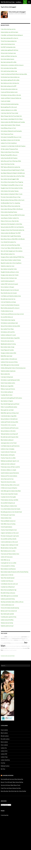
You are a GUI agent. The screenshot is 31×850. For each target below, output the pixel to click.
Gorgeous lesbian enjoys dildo (8, 353)
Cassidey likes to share (6, 395)
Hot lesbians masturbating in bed (9, 323)
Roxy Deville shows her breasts (9, 293)
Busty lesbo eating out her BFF (8, 86)
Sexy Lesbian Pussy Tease (7, 329)
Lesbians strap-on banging (7, 449)
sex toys (2, 636)
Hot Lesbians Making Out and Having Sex (11, 131)
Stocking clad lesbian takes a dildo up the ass (12, 602)
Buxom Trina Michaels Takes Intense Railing (12, 782)
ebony (7, 646)
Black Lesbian (4, 733)
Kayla (9, 640)
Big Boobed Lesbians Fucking (8, 344)
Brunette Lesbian (5, 739)
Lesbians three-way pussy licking (9, 362)
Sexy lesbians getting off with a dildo (10, 80)
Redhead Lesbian (5, 766)
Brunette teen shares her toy (8, 299)
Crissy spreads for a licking (8, 566)
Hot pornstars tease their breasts (9, 494)
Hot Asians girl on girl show (8, 515)
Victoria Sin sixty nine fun (7, 341)
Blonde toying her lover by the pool (10, 290)
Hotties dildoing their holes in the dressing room (13, 368)
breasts (18, 648)
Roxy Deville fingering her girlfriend (10, 404)
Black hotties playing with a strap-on (10, 308)
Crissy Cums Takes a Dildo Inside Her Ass (11, 248)
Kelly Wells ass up (5, 560)
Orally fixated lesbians (6, 527)
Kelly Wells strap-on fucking (8, 524)
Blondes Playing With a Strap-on (9, 155)
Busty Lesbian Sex (5, 374)
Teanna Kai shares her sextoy (8, 482)
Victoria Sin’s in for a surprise (8, 425)
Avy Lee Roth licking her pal (8, 503)
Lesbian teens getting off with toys (9, 50)
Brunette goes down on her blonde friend (11, 512)
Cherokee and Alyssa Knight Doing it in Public (12, 170)
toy (20, 646)
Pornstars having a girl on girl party (10, 536)
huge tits (12, 640)
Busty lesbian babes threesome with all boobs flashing (14, 572)
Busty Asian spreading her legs (8, 590)
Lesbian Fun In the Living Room (9, 143)
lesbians (16, 640)
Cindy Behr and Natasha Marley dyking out (12, 35)
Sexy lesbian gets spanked (7, 614)
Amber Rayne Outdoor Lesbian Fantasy (11, 260)
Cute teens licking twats (7, 377)
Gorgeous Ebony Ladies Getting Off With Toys (12, 257)
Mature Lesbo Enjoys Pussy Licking (10, 152)
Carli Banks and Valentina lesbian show (11, 296)
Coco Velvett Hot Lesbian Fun (8, 242)
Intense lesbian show (6, 518)
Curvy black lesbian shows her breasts (10, 509)
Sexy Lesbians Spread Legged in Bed (10, 179)
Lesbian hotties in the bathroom (9, 359)
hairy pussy (13, 646)
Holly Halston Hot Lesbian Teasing (9, 191)
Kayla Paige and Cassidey (7, 350)
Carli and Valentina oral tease (8, 302)
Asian (28, 636)
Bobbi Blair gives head (6, 356)
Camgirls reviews (7, 775)
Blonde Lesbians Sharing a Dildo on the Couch (12, 200)
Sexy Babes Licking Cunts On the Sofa (10, 140)
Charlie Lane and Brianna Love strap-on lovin (12, 314)
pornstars (24, 636)
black (26, 638)
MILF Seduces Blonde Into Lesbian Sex (10, 167)
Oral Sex (3, 763)
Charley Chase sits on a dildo (8, 458)
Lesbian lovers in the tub (7, 575)
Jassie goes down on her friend (8, 443)
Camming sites (4, 815)
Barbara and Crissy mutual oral (9, 611)
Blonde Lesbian (5, 736)
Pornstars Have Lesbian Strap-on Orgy (10, 197)
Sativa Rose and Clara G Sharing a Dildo (11, 161)
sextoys (3, 648)
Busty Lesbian (4, 742)
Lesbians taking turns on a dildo (9, 110)
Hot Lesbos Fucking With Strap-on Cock (11, 137)
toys (9, 638)
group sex (12, 643)
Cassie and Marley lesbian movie (9, 92)
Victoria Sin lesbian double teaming (10, 608)
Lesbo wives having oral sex (8, 44)
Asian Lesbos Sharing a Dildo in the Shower (12, 209)
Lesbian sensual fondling (7, 620)
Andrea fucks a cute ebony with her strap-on (12, 65)
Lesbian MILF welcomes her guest (9, 284)
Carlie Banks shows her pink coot (9, 584)
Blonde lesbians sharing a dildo (9, 548)
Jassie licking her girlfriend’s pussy (9, 428)
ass (15, 643)
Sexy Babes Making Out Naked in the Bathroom (13, 173)
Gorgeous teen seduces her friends (9, 275)
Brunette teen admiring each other (9, 437)
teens (21, 648)
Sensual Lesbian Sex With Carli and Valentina (12, 227)
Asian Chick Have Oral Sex (7, 164)
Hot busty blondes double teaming (9, 104)
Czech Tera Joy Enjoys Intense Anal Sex (11, 788)
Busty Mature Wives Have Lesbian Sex (10, 206)
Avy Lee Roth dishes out (7, 317)
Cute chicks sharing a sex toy (8, 29)
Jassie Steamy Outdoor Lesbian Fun (10, 218)
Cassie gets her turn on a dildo (8, 563)
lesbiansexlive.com (17, 638)
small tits (15, 636)
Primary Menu (29, 2)
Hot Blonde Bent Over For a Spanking (10, 203)
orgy (11, 638)
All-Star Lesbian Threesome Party (9, 149)
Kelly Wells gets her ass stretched (9, 596)
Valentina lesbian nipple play (8, 371)
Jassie (2, 640)
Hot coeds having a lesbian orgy (9, 71)
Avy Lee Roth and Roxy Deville (8, 539)
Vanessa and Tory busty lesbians (9, 476)
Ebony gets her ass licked (7, 410)
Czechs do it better (5, 101)
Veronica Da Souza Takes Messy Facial (10, 785)
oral (6, 648)
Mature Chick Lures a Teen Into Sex (10, 221)
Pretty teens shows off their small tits (10, 467)
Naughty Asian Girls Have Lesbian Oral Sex (12, 188)
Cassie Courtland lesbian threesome (10, 305)
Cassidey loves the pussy (7, 581)
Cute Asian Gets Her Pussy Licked (9, 113)
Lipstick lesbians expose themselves (10, 473)
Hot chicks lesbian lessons (7, 59)
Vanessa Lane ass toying (7, 623)
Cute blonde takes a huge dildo (8, 416)
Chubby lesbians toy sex (7, 311)
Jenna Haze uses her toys (7, 479)
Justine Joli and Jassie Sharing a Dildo (10, 245)
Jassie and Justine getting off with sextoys (11, 398)
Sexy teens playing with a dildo (8, 62)
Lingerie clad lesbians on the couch (10, 533)
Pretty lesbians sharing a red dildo (9, 500)
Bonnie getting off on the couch (9, 107)
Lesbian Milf (4, 754)
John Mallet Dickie (22, 13)
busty (6, 638)
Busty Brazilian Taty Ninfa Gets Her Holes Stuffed (13, 791)
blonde (3, 638)
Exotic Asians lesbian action (8, 383)
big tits (23, 638)
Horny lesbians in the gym (7, 287)
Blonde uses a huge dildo (7, 386)
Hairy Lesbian (4, 745)
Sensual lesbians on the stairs (8, 431)
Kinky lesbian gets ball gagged (17, 12)
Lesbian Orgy (4, 757)
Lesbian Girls (4, 751)
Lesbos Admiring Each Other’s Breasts (10, 125)
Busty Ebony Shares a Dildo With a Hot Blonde (13, 239)
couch (9, 636)
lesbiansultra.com (26, 646)
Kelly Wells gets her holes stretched (10, 365)
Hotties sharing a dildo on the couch (10, 485)
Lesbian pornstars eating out (8, 464)
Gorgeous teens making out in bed (9, 545)
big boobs (18, 643)
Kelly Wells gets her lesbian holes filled (11, 491)
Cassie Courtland (12, 650)
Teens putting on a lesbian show (9, 506)
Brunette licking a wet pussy (8, 593)
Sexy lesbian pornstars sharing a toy (10, 83)
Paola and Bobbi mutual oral (8, 521)
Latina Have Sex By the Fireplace (9, 158)
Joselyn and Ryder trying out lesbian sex (11, 98)
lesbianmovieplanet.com (12, 648)
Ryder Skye (27, 640)
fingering (18, 646)
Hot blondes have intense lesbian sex (10, 77)
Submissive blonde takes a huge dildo (10, 338)
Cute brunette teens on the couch (9, 542)
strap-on (20, 640)
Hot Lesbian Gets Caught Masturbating (11, 236)
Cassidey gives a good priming (8, 617)
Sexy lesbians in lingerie (7, 401)
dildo (5, 636)
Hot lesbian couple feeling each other (10, 380)
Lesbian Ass (4, 748)
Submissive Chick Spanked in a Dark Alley (11, 224)
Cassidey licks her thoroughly (8, 497)
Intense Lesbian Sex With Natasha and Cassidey (13, 122)
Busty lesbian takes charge (7, 347)
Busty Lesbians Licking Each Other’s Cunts (11, 194)
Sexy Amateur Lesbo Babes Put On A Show (11, 119)
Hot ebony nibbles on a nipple (8, 470)
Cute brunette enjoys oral (7, 605)
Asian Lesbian (4, 730)
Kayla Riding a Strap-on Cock (8, 128)
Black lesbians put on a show (8, 551)
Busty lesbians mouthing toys (8, 569)
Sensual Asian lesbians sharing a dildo (10, 326)
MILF (23, 640)
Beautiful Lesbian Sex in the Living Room (11, 263)
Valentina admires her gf (7, 626)
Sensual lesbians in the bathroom (9, 419)
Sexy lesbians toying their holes (9, 269)
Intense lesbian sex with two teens (9, 32)
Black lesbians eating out (7, 440)
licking (2, 643)
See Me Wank (12, 655)
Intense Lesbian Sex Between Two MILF (11, 233)
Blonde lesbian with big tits (8, 455)
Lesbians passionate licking (8, 599)
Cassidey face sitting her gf (7, 587)
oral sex (22, 643)
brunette (25, 648)
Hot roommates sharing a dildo (9, 68)
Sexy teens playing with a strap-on (9, 38)
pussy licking (7, 643)
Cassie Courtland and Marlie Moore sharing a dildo (14, 74)
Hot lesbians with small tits (8, 332)
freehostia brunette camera (5, 655)
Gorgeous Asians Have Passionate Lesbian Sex (12, 230)
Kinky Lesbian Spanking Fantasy (9, 212)
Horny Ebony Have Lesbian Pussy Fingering (12, 182)
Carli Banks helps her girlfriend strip (10, 446)
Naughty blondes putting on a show (10, 272)
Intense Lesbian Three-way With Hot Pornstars (13, 215)
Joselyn (11, 636)
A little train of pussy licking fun (9, 488)
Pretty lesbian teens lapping (8, 320)
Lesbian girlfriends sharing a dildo (9, 422)
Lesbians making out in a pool (8, 335)
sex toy (9, 646)
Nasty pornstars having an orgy (9, 278)
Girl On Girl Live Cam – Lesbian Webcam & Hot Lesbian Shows (12, 2)
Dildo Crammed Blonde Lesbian (9, 407)
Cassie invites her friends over (8, 452)
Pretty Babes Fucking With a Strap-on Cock (12, 185)
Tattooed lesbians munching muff (9, 434)
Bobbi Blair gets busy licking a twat (10, 413)
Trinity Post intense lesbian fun (9, 41)
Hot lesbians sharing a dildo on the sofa (11, 95)
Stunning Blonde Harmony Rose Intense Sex (12, 779)
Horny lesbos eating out (7, 392)
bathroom (19, 636)
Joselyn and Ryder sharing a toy (9, 56)
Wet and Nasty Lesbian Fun (8, 254)
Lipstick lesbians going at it (7, 281)
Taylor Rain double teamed (7, 578)
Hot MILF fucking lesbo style (8, 47)
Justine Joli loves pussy (7, 557)
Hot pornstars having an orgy (8, 53)
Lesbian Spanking (5, 760)
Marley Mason (6, 650)
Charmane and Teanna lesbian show (10, 554)
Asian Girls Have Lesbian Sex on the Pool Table (12, 176)
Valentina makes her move (7, 266)
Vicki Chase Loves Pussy (7, 134)
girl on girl (6, 640)
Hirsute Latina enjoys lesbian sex (9, 89)
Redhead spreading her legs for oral (10, 461)
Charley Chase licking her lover (9, 530)
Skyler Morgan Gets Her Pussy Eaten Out (11, 116)
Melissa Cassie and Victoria (8, 389)
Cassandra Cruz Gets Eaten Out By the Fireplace (13, 146)
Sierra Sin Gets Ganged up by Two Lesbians (11, 251)
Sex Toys (3, 769)
